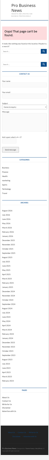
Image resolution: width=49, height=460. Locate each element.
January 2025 (7, 287)
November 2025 (8, 244)
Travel (4, 193)
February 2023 (8, 381)
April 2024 (6, 325)
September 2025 (8, 253)
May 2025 (6, 270)
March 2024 (7, 330)
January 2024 (7, 338)
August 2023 (7, 359)
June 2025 (6, 266)
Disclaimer (6, 408)
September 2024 (8, 304)
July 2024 (6, 313)
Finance (5, 172)
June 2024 (6, 317)
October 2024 (7, 300)
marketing (6, 180)
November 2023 (8, 347)
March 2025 (7, 279)
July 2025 (6, 262)
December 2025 (8, 240)
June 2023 (6, 368)
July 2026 (6, 215)
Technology (6, 189)
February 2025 (8, 283)
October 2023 (7, 351)
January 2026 (7, 236)
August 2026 (7, 211)
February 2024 (8, 334)
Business (5, 168)
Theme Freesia (29, 448)
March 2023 (7, 376)
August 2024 (7, 308)
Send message (10, 150)
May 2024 (6, 321)
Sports (4, 185)
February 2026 (8, 232)
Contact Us (6, 401)
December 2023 (8, 342)
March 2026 (7, 228)
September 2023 (8, 355)
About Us (5, 397)
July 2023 (6, 364)
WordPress (38, 448)
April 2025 (6, 274)
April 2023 (6, 372)
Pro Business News (23, 8)
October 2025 (7, 249)
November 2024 (8, 296)
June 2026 (6, 219)
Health (4, 176)
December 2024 (8, 291)
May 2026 (6, 223)
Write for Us (7, 404)
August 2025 (7, 257)
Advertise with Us (9, 411)
